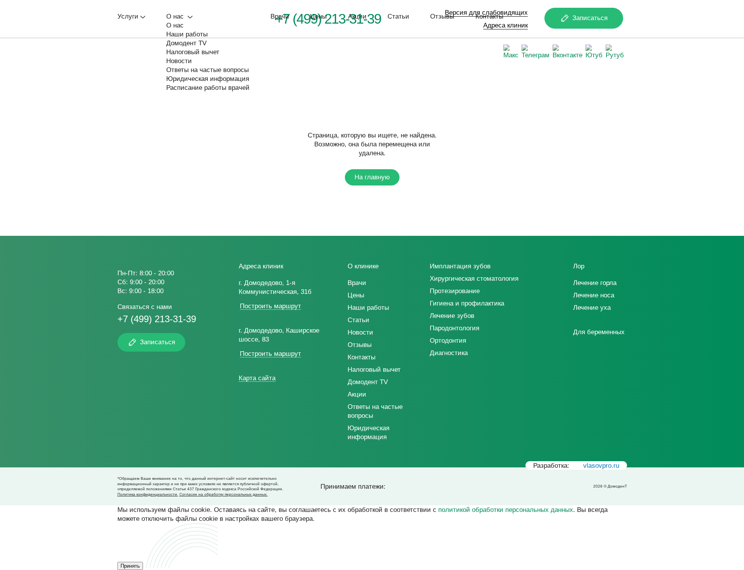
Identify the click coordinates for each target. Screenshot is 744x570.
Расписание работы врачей (208, 87)
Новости (179, 61)
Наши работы (187, 34)
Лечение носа (593, 295)
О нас (176, 16)
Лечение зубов (452, 315)
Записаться (590, 18)
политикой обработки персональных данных (505, 509)
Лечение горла (595, 283)
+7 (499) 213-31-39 (156, 319)
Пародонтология (454, 328)
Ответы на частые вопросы (207, 70)
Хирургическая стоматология (474, 278)
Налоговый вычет (192, 52)
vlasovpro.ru (601, 465)
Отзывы (442, 16)
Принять (130, 566)
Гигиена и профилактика (467, 303)
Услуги (127, 16)
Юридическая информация (207, 78)
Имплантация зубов (460, 266)
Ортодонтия (448, 340)
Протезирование (455, 291)
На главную (372, 177)
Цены (318, 16)
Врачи (279, 16)
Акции (357, 16)
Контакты (489, 16)
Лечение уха (592, 307)
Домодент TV (186, 43)
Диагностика (449, 353)
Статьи (398, 16)
